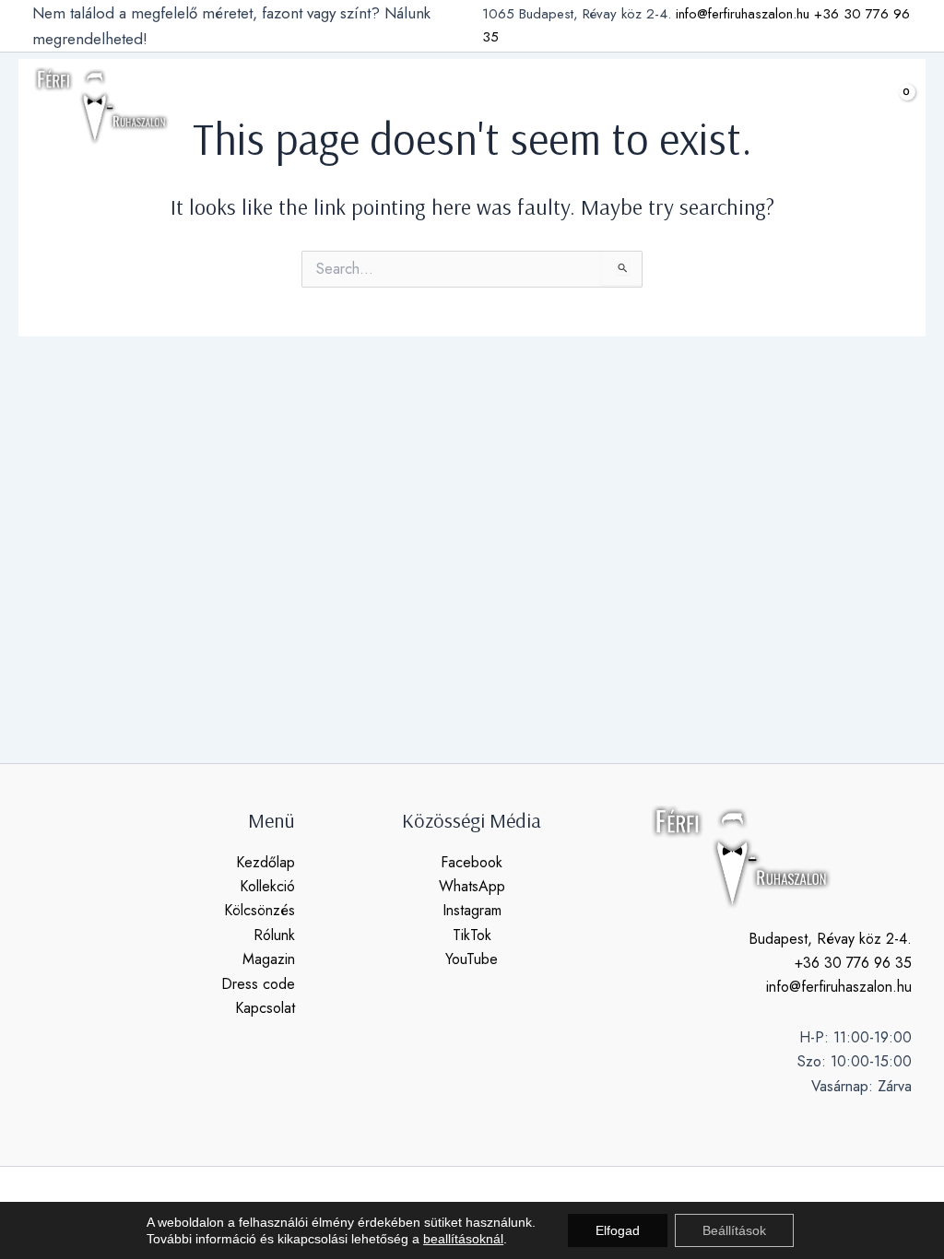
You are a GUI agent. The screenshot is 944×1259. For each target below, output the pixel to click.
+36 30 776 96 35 (853, 962)
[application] (299, 106)
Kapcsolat (265, 1007)
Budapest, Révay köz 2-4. (830, 938)
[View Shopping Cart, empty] (892, 105)
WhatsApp (472, 886)
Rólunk (274, 935)
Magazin (268, 959)
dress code (636, 105)
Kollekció (267, 886)
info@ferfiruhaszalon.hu (742, 14)
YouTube (471, 959)
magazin (546, 105)
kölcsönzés (372, 105)
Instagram (472, 910)
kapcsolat (731, 105)
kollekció (263, 105)
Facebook (471, 862)
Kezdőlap (265, 862)
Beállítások (734, 1230)
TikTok (472, 935)
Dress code (258, 983)
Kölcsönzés (259, 910)
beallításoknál (463, 1238)
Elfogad (618, 1230)
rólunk (472, 105)
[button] (846, 106)
